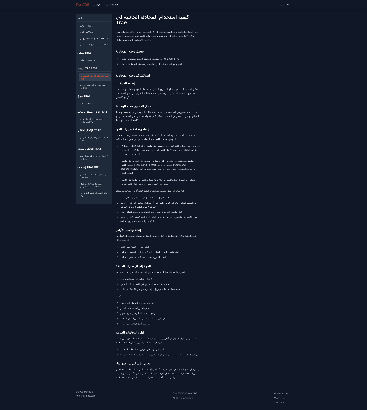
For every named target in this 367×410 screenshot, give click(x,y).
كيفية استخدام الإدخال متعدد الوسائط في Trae (91, 120)
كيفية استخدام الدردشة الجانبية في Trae (94, 77)
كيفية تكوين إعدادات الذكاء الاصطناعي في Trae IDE (91, 185)
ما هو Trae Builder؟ (88, 60)
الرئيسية (96, 4)
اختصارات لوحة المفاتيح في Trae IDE (93, 194)
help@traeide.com (85, 395)
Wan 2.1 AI (280, 398)
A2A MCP (279, 402)
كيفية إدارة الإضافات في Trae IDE (94, 44)
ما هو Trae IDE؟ (87, 25)
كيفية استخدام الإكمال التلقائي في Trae (94, 139)
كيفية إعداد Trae (86, 32)
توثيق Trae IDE (111, 4)
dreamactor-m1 (282, 393)
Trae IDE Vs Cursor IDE (185, 393)
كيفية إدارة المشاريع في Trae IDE (94, 38)
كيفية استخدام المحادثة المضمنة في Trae (93, 86)
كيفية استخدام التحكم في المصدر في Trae (94, 157)
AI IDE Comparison (183, 398)
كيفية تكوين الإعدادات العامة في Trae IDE (93, 176)
